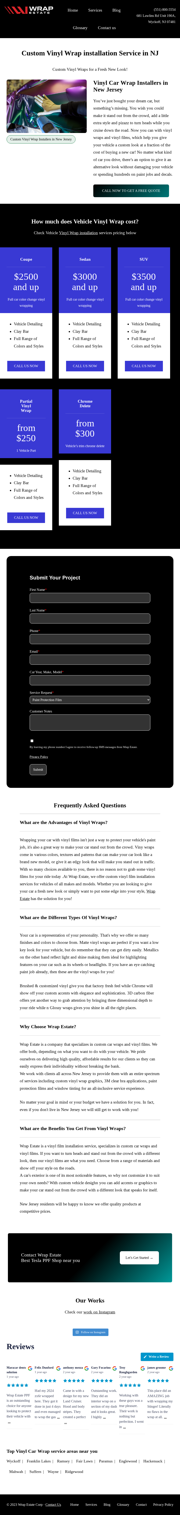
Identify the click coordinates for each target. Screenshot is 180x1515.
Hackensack (152, 1461)
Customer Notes (41, 711)
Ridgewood (74, 1471)
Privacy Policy (39, 756)
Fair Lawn (84, 1461)
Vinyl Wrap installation (78, 232)
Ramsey (63, 1461)
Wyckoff (13, 1461)
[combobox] (90, 700)
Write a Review (159, 1356)
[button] (38, 769)
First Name (38, 590)
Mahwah (16, 1471)
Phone (35, 631)
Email (35, 651)
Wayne (53, 1471)
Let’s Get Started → (139, 1258)
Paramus (106, 1461)
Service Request (42, 693)
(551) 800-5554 (165, 9)
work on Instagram (99, 1312)
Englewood (128, 1461)
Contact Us (53, 1504)
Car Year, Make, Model (47, 672)
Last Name (38, 610)
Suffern (35, 1471)
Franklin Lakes (39, 1461)
